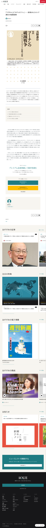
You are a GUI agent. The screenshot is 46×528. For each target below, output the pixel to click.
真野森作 (9, 18)
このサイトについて (27, 496)
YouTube (36, 499)
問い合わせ (26, 501)
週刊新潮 (4, 510)
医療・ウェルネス (16, 504)
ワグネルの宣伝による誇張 (13, 118)
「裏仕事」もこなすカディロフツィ (14, 116)
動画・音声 (29, 4)
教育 (14, 501)
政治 (6, 221)
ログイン (25, 165)
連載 (24, 4)
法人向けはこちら (23, 488)
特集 (8, 4)
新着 (4, 4)
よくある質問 (26, 499)
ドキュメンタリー (19, 4)
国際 (14, 510)
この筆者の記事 (9, 206)
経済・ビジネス (15, 499)
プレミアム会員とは (23, 174)
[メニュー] (2, 1)
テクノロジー (15, 506)
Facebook (36, 501)
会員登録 (43, 1)
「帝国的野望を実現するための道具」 (15, 114)
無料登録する (23, 465)
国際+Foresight (41, 4)
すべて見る (41, 273)
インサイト (12, 4)
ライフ (14, 508)
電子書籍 (34, 4)
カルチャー (15, 503)
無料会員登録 (23, 191)
